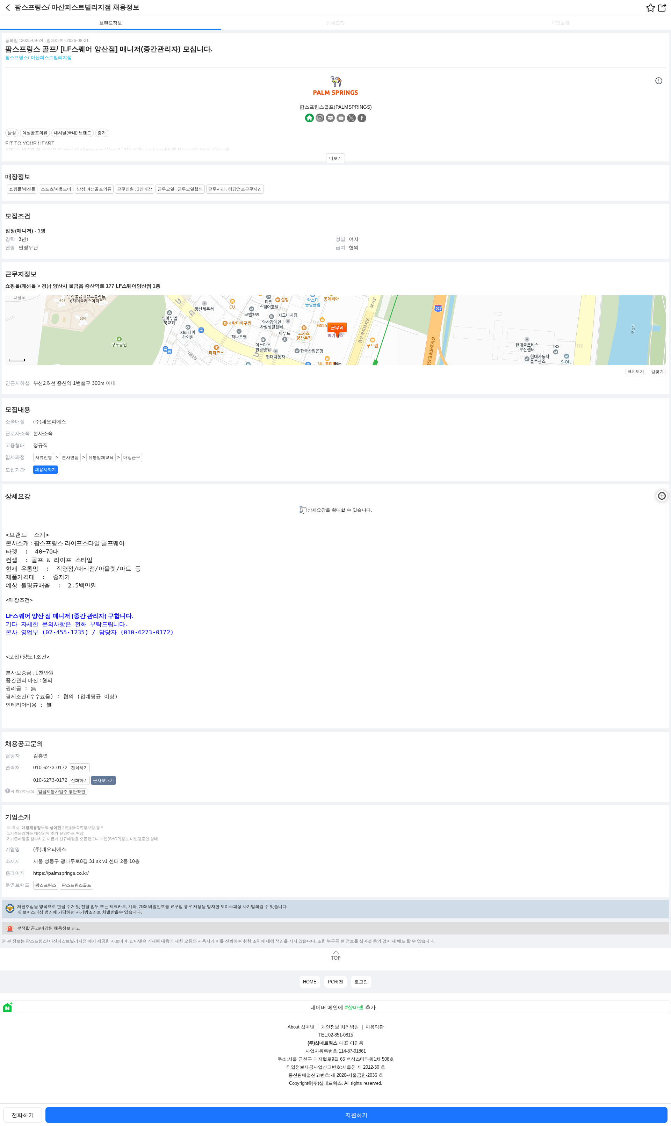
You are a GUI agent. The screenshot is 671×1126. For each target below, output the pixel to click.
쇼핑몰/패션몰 (20, 286)
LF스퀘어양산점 (133, 286)
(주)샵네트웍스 (327, 1083)
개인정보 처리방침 (340, 1027)
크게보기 (635, 371)
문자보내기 (103, 780)
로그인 (361, 982)
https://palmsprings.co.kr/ (61, 873)
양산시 (60, 286)
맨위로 (335, 955)
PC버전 (335, 982)
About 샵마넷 (301, 1027)
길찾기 (657, 371)
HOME (310, 982)
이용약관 (375, 1027)
